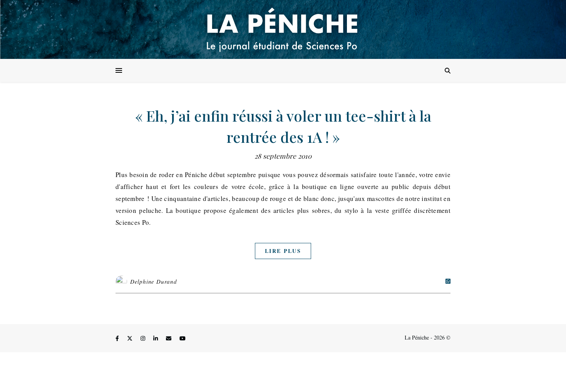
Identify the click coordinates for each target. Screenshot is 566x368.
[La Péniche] (283, 29)
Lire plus (283, 251)
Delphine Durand (153, 281)
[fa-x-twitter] (130, 338)
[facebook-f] (118, 338)
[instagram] (144, 338)
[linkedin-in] (156, 338)
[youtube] (182, 338)
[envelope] (169, 338)
